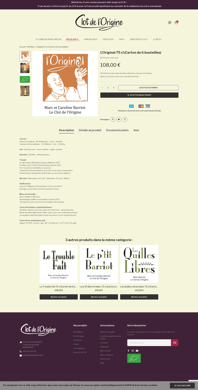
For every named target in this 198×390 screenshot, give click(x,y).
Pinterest (125, 119)
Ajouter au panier (148, 88)
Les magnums (79, 348)
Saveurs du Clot (80, 352)
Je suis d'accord (182, 385)
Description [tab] (66, 130)
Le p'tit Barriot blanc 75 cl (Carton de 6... (99, 286)
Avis (136, 130)
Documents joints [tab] (117, 130)
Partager (112, 119)
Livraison (104, 343)
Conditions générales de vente (110, 337)
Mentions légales (107, 332)
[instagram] (133, 351)
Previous (37, 84)
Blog (102, 363)
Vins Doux (77, 340)
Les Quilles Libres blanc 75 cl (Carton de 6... (139, 286)
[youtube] (137, 351)
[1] (174, 342)
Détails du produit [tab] (90, 130)
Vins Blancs (78, 332)
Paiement (104, 347)
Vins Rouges (78, 336)
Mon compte (105, 351)
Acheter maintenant (141, 95)
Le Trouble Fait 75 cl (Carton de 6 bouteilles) (59, 286)
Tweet (119, 119)
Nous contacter (106, 355)
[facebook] (128, 351)
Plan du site (105, 359)
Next (93, 84)
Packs (76, 344)
